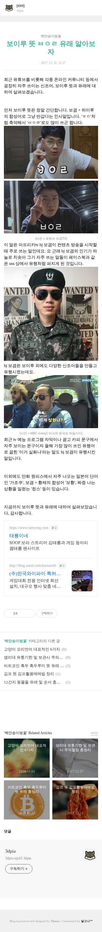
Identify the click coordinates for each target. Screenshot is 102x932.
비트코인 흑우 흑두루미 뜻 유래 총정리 (34, 666)
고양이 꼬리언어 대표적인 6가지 (32, 649)
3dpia (10, 851)
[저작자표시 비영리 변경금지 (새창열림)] (64, 613)
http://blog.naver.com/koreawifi (32, 566)
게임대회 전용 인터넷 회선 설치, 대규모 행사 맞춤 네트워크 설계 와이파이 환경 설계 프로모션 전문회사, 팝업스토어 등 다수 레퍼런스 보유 (35, 583)
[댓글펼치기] (13, 831)
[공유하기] (22, 613)
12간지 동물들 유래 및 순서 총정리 (34, 682)
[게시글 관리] (29, 613)
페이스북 (38, 702)
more (94, 733)
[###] (20, 6)
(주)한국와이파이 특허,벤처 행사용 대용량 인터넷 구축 (34, 574)
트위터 (63, 702)
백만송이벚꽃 (51, 36)
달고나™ (87, 921)
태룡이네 (18, 535)
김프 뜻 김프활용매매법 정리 (29, 674)
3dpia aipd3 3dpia (18, 858)
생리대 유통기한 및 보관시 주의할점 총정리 (34, 657)
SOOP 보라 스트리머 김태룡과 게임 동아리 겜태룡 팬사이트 (48, 545)
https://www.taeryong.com (28, 528)
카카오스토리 (51, 702)
